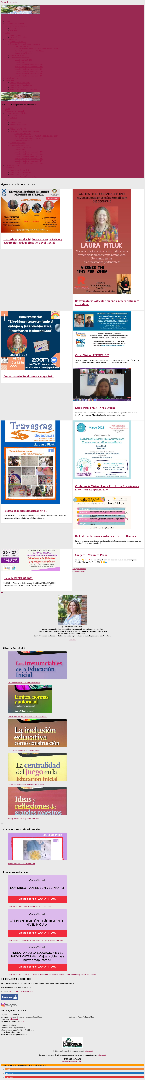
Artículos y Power (12, 78)
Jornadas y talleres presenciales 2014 (28, 76)
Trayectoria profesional (14, 23)
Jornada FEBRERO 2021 (23, 60)
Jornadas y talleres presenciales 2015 (28, 73)
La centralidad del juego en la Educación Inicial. (26, 784)
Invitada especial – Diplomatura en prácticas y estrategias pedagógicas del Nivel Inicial (33, 241)
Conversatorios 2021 (22, 46)
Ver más (72, 640)
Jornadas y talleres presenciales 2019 (28, 64)
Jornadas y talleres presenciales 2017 (28, 69)
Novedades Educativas (18, 37)
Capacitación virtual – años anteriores (25, 44)
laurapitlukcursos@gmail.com (21, 991)
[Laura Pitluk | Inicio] (20, 13)
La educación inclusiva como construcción (24, 750)
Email (7, 1069)
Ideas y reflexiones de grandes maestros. (23, 818)
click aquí (14, 1019)
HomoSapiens (15, 35)
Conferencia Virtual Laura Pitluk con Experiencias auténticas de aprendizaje (107, 488)
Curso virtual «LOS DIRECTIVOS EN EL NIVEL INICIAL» (29, 906)
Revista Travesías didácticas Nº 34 (25, 510)
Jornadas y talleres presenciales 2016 (28, 71)
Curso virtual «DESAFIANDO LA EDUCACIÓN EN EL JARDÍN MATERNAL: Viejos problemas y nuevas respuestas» (52, 974)
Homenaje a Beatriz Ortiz (20, 82)
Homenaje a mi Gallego (19, 87)
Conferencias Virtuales (23, 53)
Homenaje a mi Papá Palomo (21, 85)
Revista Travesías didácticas (16, 26)
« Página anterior (79, 568)
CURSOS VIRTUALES (18, 42)
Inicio (7, 21)
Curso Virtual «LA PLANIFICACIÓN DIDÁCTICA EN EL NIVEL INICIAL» (35, 940)
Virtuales (13, 30)
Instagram (9, 1077)
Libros (7, 32)
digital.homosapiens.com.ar (72, 1061)
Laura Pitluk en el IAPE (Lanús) (95, 407)
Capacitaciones (11, 39)
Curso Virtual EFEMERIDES (92, 355)
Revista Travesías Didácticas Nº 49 (21, 864)
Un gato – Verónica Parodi (92, 555)
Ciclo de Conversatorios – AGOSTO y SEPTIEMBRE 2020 (36, 48)
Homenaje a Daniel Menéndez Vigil (23, 89)
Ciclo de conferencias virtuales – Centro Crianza (105, 536)
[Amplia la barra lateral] (2, 592)
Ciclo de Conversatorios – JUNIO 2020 (29, 51)
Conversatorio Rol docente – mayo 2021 (29, 376)
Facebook (9, 1073)
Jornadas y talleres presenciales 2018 (28, 67)
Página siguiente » (79, 571)
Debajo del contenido (9, 2)
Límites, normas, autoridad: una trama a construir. (27, 716)
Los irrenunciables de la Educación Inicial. (24, 682)
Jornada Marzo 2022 (17, 55)
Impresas (13, 28)
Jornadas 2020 (19, 62)
